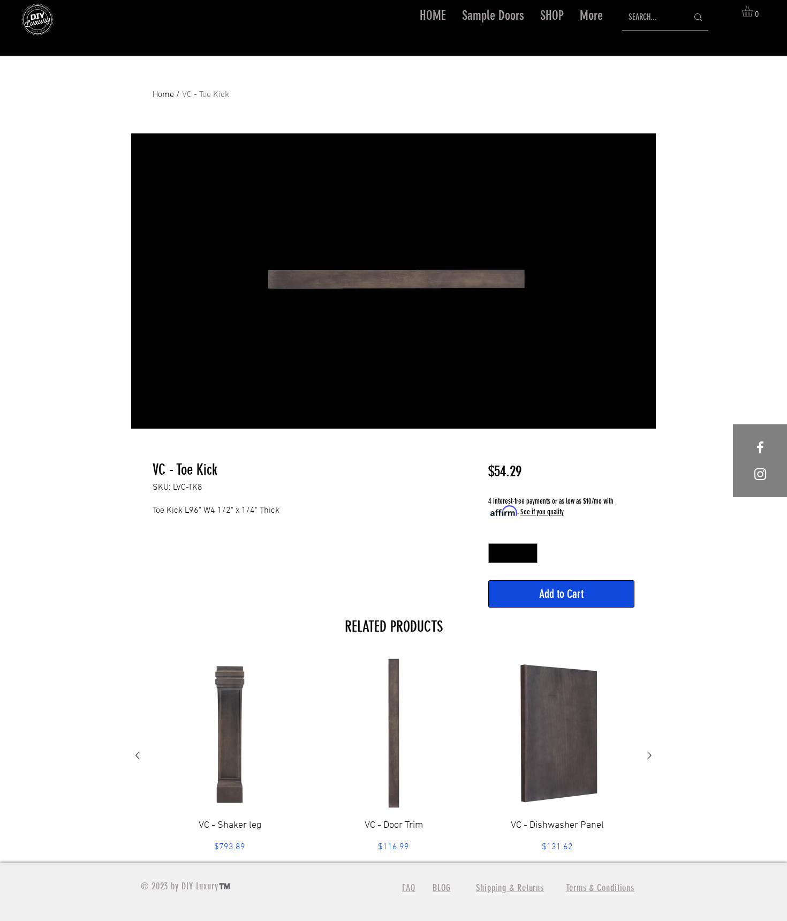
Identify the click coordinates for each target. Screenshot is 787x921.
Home (163, 94)
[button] (552, 15)
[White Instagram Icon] (760, 474)
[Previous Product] (137, 755)
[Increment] (529, 553)
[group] (393, 755)
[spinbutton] (513, 553)
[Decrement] (496, 553)
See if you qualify (542, 511)
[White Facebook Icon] (760, 447)
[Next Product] (649, 755)
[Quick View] (229, 733)
